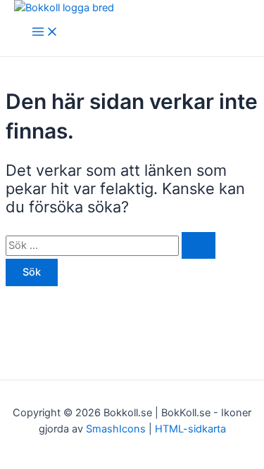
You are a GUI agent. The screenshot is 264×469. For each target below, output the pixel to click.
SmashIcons (117, 429)
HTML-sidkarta (190, 429)
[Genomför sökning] (198, 245)
